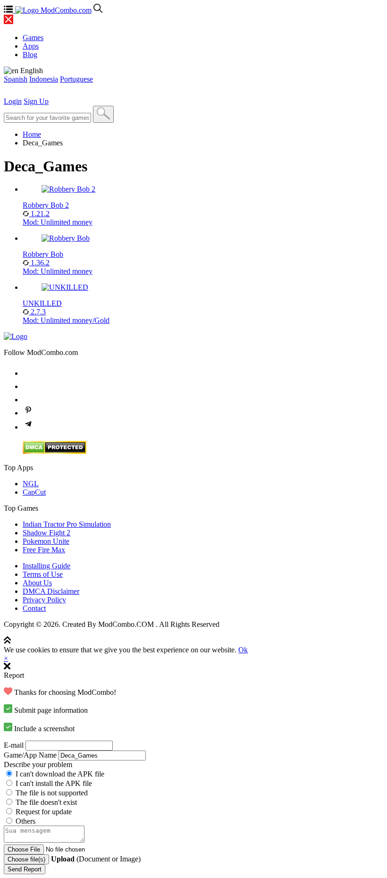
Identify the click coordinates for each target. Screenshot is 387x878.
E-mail (14, 745)
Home (32, 134)
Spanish (15, 79)
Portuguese (76, 79)
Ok (243, 650)
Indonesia (43, 79)
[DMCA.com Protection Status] (54, 451)
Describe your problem (38, 764)
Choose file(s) (26, 859)
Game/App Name (30, 755)
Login (13, 101)
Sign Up (36, 101)
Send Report (25, 869)
